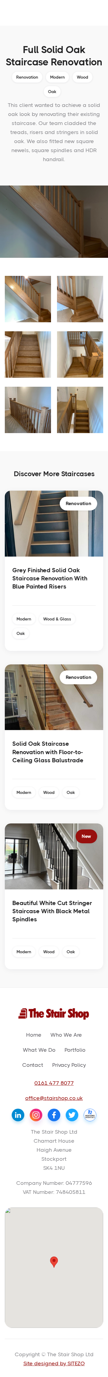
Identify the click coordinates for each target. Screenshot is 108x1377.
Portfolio (75, 1050)
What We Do (39, 1050)
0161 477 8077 (54, 1083)
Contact (32, 1065)
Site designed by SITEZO (54, 1363)
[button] (54, 1262)
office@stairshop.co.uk (54, 1098)
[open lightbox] (28, 299)
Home (33, 1035)
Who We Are (66, 1035)
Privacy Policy (69, 1065)
